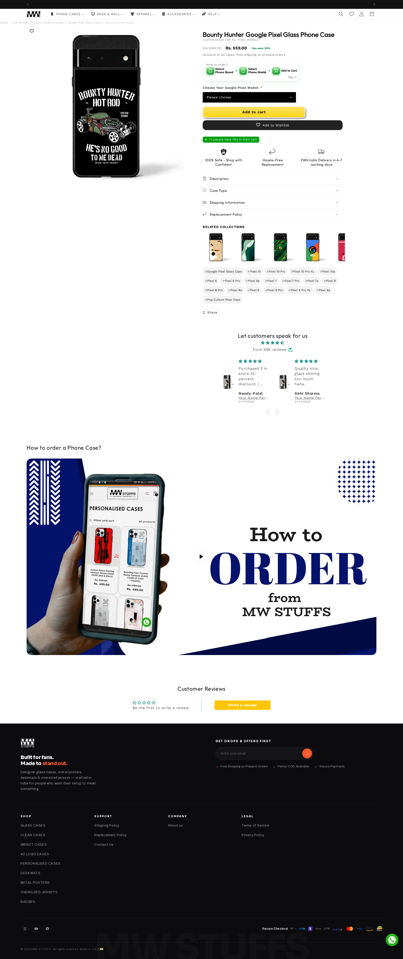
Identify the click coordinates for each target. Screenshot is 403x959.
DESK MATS (30, 873)
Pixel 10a (327, 271)
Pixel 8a (235, 290)
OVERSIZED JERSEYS (39, 892)
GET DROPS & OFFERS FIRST (243, 741)
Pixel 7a (311, 280)
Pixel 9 (253, 290)
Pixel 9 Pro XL (299, 290)
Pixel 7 (271, 280)
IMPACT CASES (34, 844)
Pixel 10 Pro (276, 271)
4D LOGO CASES (35, 854)
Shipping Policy (106, 825)
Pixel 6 (211, 280)
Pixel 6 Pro (231, 280)
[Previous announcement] (28, 4)
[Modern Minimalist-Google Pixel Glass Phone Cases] (344, 247)
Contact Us (104, 844)
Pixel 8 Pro (214, 290)
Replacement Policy (110, 835)
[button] (341, 14)
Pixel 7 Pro (290, 280)
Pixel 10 (254, 271)
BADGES (28, 902)
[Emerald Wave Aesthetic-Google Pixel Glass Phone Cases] (248, 247)
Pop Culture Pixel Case (222, 299)
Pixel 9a (323, 290)
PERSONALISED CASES (41, 863)
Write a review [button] (242, 705)
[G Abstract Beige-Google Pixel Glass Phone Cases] (215, 247)
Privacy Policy (253, 835)
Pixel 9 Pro (274, 290)
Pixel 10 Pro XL (302, 271)
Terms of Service (255, 825)
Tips (290, 77)
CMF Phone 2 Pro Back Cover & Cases (37, 22)
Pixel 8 (330, 280)
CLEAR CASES (33, 835)
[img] (273, 342)
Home (4, 22)
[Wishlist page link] (351, 14)
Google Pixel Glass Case (84, 22)
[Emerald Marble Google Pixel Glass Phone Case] (280, 247)
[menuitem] (67, 14)
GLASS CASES (33, 825)
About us (175, 825)
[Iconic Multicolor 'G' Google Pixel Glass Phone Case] (312, 247)
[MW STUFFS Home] (28, 743)
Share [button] (212, 312)
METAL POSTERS (35, 882)
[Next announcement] (375, 4)
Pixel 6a (252, 280)
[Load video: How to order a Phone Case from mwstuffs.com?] (201, 557)
